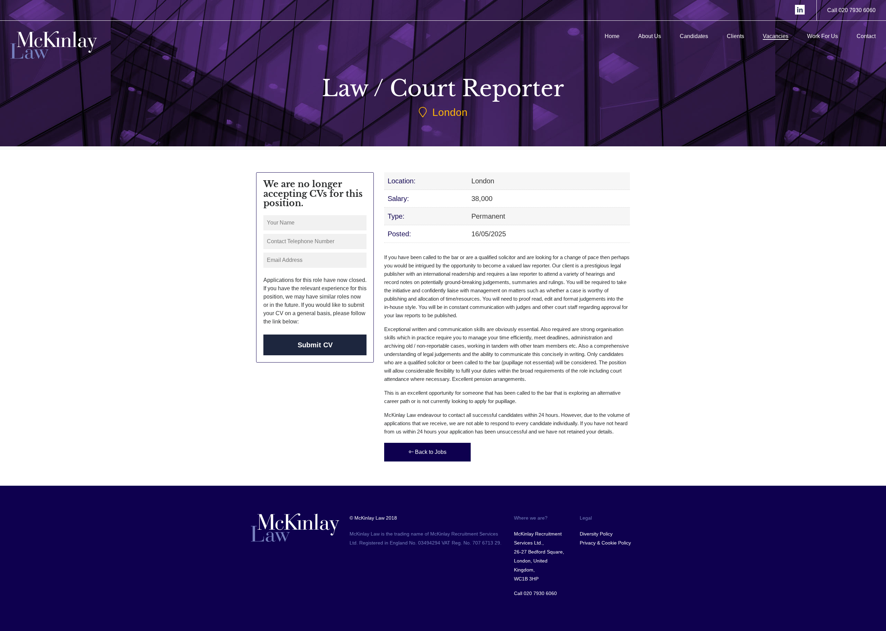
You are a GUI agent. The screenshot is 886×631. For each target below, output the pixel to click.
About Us (649, 36)
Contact (866, 36)
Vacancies (775, 36)
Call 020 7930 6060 (851, 10)
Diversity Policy (596, 534)
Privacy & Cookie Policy (605, 543)
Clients (735, 36)
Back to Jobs (430, 452)
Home (612, 36)
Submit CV (315, 345)
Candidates (694, 36)
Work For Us (822, 36)
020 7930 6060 (540, 593)
